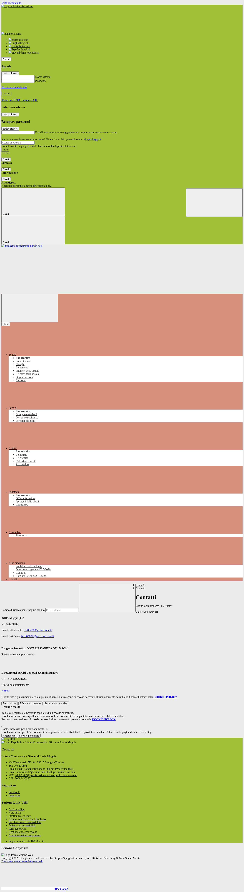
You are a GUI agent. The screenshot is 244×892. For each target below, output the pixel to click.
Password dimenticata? (14, 87)
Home (139, 585)
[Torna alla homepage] (22, 245)
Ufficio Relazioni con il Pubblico (27, 819)
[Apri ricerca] (214, 202)
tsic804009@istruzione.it (38, 630)
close (5, 324)
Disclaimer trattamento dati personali (22, 861)
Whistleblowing (17, 828)
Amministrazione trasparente (25, 835)
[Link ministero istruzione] (17, 6)
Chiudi (6, 159)
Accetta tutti (56, 703)
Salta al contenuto (11, 2)
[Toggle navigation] (29, 308)
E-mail (39, 132)
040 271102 (20, 765)
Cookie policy (16, 809)
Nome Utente (42, 76)
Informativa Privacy (20, 815)
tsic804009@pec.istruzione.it (37, 636)
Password (40, 80)
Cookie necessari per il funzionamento (23, 728)
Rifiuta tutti (30, 703)
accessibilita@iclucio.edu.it (46, 772)
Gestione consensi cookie (23, 831)
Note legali (15, 812)
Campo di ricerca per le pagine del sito (23, 609)
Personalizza (9, 703)
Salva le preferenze (29, 735)
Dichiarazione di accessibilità (25, 822)
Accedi (6, 59)
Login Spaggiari (93, 139)
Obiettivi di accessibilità (22, 825)
